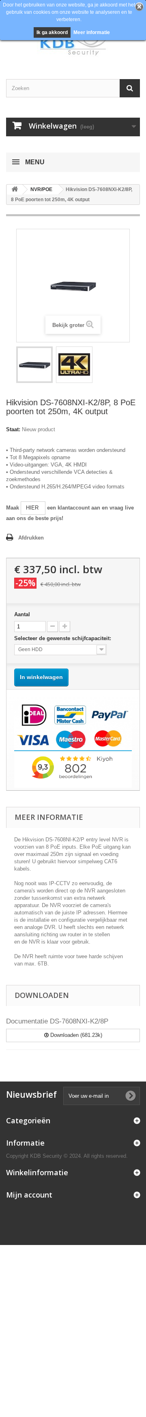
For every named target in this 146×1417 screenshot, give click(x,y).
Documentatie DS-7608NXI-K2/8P (57, 1021)
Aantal (22, 614)
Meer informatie (91, 32)
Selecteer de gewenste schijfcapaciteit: (63, 638)
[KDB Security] (73, 43)
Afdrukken (31, 538)
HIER (33, 508)
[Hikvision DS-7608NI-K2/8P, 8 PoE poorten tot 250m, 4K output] (34, 365)
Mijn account (29, 1195)
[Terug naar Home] (14, 190)
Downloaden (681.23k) (75, 1035)
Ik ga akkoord (52, 32)
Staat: (13, 429)
